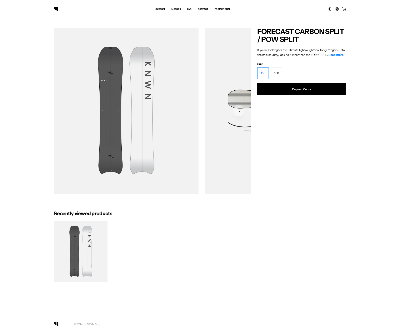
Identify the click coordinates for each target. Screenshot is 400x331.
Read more (336, 55)
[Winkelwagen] (344, 9)
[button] (238, 111)
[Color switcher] (330, 9)
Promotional (222, 9)
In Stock (176, 9)
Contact (203, 9)
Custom (160, 9)
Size (260, 64)
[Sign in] (337, 9)
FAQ (189, 9)
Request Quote (301, 89)
